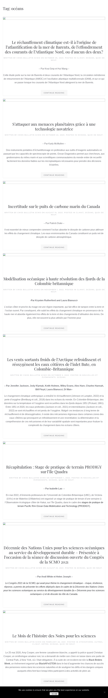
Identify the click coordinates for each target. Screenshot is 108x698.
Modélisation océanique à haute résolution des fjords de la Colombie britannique (54, 281)
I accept (54, 694)
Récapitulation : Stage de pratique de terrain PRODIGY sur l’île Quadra (54, 469)
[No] (104, 692)
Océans (90, 58)
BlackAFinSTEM (47, 663)
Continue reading (54, 93)
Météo (45, 644)
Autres (98, 642)
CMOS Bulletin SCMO (28, 58)
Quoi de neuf (95, 135)
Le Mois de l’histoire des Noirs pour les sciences (54, 635)
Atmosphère (86, 642)
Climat (81, 58)
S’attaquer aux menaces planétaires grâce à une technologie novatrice (54, 126)
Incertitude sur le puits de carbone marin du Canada (54, 206)
